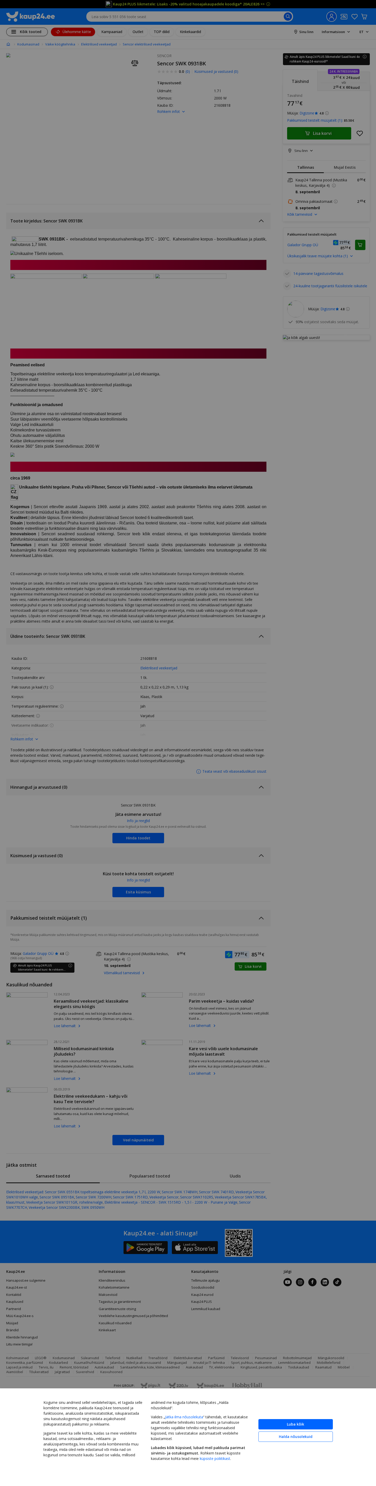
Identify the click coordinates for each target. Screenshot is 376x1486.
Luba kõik (295, 1424)
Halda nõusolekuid (295, 1436)
